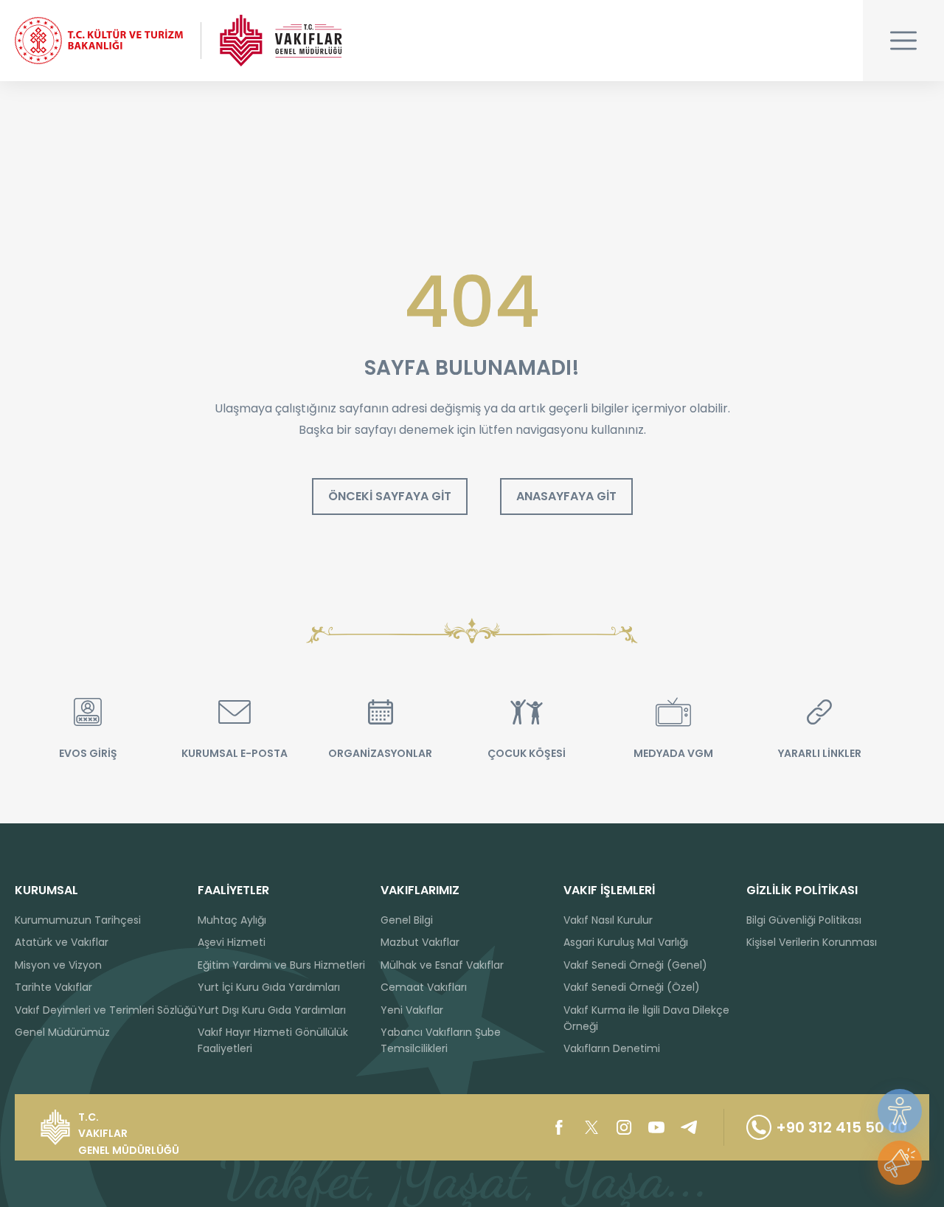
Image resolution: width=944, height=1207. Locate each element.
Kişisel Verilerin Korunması (811, 942)
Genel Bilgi (407, 920)
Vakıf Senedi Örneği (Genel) (635, 965)
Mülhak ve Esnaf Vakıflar (442, 965)
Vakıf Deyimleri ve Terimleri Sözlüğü (106, 1010)
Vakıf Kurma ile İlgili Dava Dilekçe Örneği (646, 1018)
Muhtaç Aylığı (232, 920)
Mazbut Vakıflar (420, 942)
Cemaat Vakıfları (424, 987)
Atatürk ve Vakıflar (61, 942)
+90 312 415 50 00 (841, 1127)
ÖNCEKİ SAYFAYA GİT (389, 496)
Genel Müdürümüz (62, 1032)
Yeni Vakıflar (412, 1010)
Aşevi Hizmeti (232, 942)
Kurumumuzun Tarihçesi (78, 920)
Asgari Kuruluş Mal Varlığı (625, 942)
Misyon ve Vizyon (58, 965)
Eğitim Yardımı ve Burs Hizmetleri (281, 965)
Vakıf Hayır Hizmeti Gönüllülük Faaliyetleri (273, 1040)
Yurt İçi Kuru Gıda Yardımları (269, 987)
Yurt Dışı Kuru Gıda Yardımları (272, 1010)
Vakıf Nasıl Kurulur (608, 920)
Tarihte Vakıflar (53, 987)
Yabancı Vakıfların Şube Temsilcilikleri (441, 1040)
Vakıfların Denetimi (611, 1048)
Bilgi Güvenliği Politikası (803, 920)
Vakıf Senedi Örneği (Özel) (631, 987)
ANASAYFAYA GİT (566, 496)
